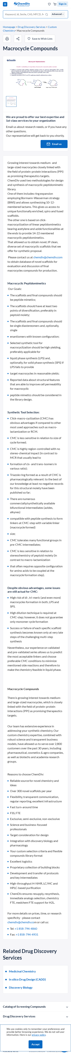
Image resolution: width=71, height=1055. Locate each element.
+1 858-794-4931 (27, 934)
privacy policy (39, 1034)
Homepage (9, 26)
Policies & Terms (10, 1051)
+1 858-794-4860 (26, 928)
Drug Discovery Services (31, 26)
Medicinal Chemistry (22, 971)
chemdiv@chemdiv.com (47, 257)
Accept (35, 1044)
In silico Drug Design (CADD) (27, 979)
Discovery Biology (21, 987)
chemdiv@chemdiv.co (20, 922)
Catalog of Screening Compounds (24, 1006)
